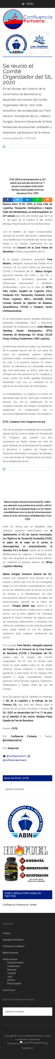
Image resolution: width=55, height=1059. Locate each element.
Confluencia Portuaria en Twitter (20, 904)
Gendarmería (13, 966)
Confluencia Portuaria (27, 19)
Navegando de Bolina (13, 939)
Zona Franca (9, 990)
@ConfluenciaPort (16, 756)
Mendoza (11, 969)
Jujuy (9, 976)
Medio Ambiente (10, 953)
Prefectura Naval (15, 962)
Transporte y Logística (13, 946)
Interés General (10, 959)
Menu (29, 3)
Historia (11, 980)
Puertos (6, 933)
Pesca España (14, 983)
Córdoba (11, 973)
